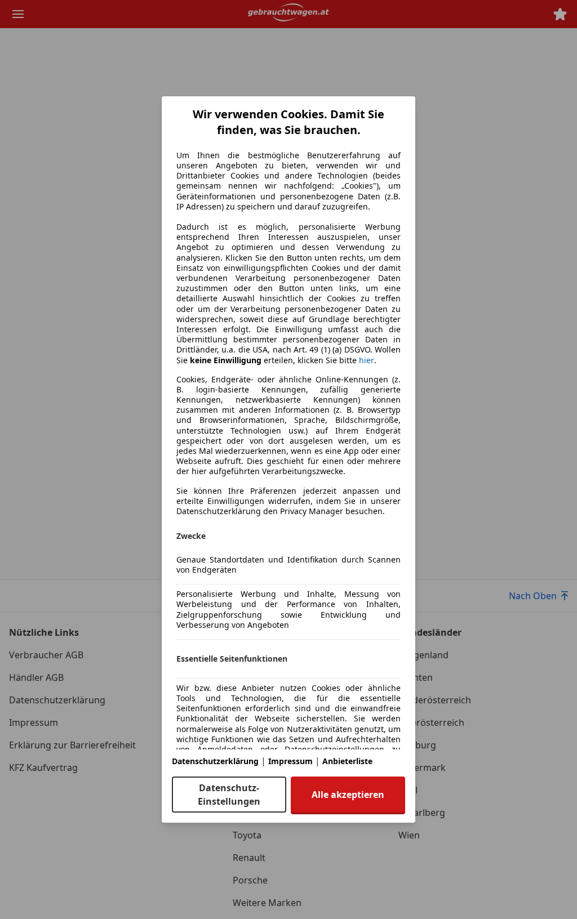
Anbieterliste (347, 761)
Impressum (290, 761)
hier (366, 360)
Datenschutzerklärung (215, 761)
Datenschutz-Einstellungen (229, 795)
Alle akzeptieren (348, 794)
